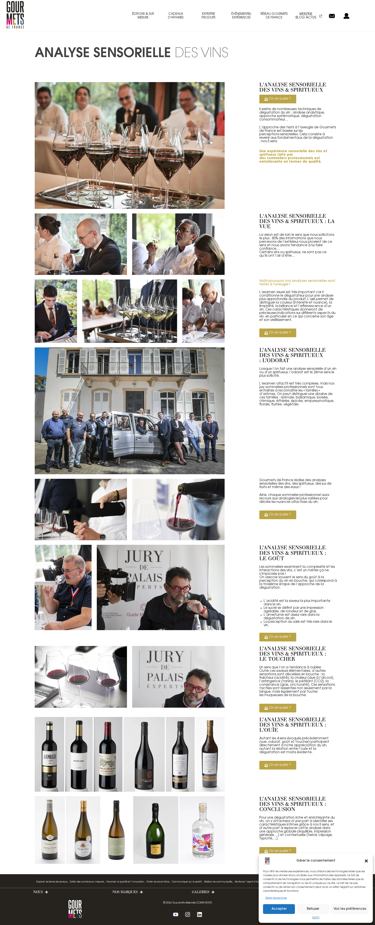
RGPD (315, 918)
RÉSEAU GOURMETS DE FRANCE (274, 16)
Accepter (279, 909)
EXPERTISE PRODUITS (208, 16)
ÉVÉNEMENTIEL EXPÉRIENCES (241, 16)
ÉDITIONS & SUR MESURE (143, 16)
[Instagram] (187, 914)
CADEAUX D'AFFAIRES (175, 16)
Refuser (313, 909)
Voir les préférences (350, 909)
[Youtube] (175, 914)
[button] (366, 861)
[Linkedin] (199, 914)
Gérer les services (276, 898)
